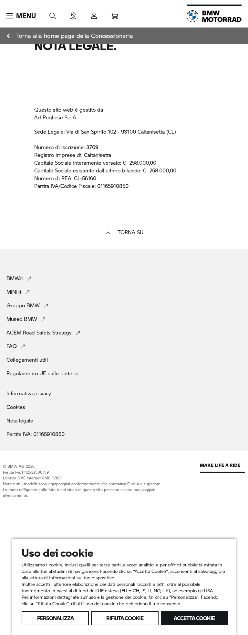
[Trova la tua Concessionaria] (73, 13)
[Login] (94, 13)
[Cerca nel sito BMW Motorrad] (53, 13)
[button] (21, 15)
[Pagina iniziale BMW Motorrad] (214, 16)
